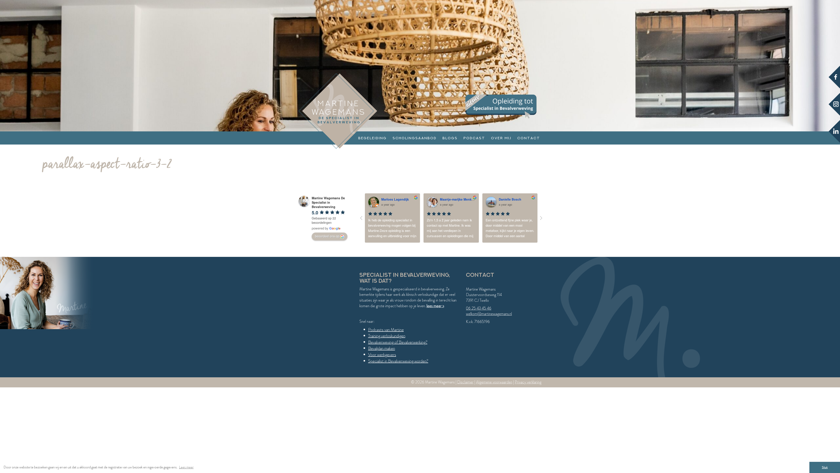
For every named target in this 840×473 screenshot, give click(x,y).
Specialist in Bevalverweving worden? (398, 361)
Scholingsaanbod (415, 138)
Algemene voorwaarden (494, 382)
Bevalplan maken (381, 348)
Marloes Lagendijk (395, 199)
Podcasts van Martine (386, 330)
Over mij (501, 138)
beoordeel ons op (327, 236)
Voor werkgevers (382, 354)
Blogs (450, 138)
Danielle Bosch (510, 199)
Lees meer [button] (186, 467)
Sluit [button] (825, 467)
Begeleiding (372, 138)
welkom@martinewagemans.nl (489, 314)
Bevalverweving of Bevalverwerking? (397, 342)
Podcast (474, 138)
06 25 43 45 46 (478, 308)
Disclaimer (465, 382)
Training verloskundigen (386, 336)
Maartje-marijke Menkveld (459, 199)
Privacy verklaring (528, 382)
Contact (528, 138)
